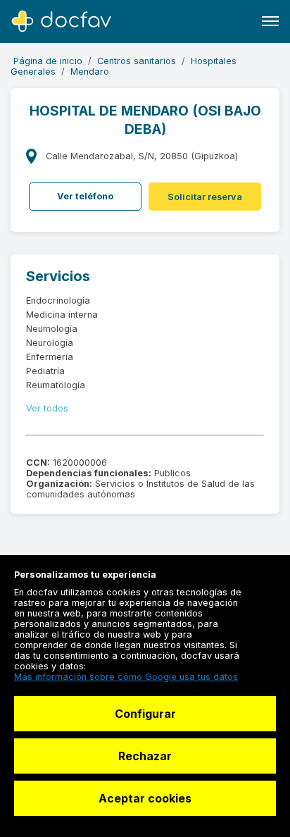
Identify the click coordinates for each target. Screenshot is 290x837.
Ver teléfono (85, 196)
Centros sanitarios (136, 61)
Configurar (145, 714)
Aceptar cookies (145, 798)
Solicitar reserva (205, 197)
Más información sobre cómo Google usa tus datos (126, 676)
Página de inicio (47, 61)
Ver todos (47, 408)
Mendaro (89, 71)
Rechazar (145, 756)
